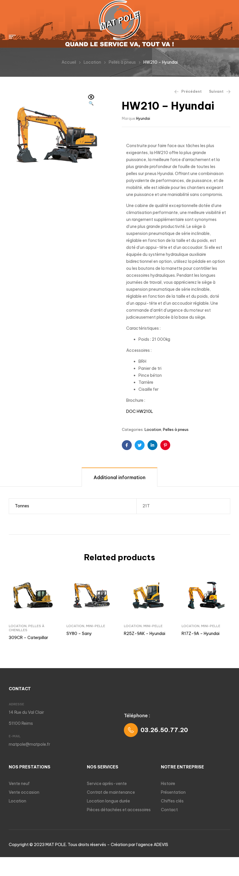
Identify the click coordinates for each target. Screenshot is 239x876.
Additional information (119, 477)
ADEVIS (161, 844)
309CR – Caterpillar (28, 637)
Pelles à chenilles (26, 628)
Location (92, 62)
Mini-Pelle (95, 626)
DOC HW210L (139, 411)
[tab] (119, 477)
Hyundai (143, 118)
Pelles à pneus (122, 62)
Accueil (68, 62)
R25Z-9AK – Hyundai (144, 633)
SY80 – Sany (79, 633)
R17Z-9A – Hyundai (200, 633)
